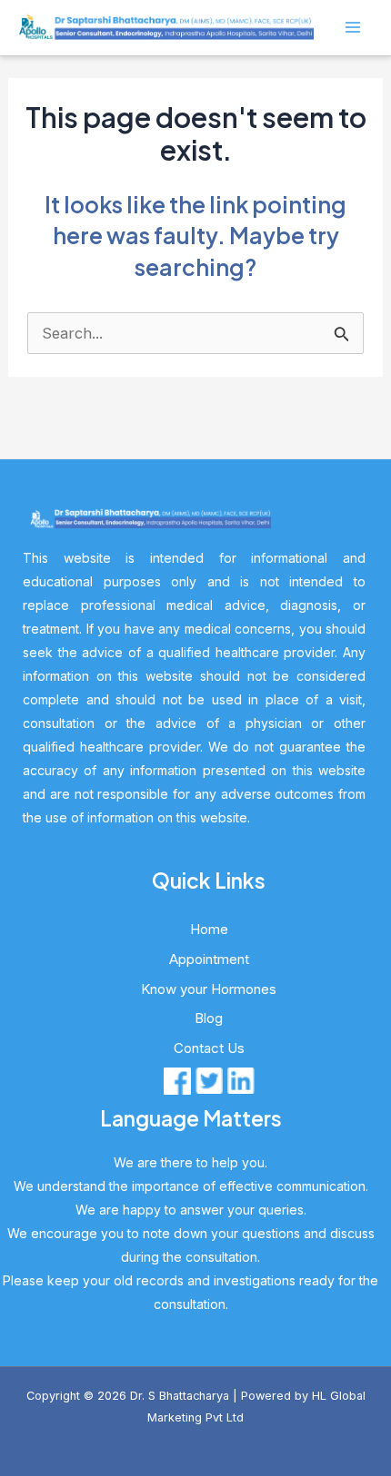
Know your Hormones (208, 989)
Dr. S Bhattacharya (179, 1395)
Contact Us (209, 1048)
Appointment (209, 959)
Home (209, 929)
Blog (209, 1018)
